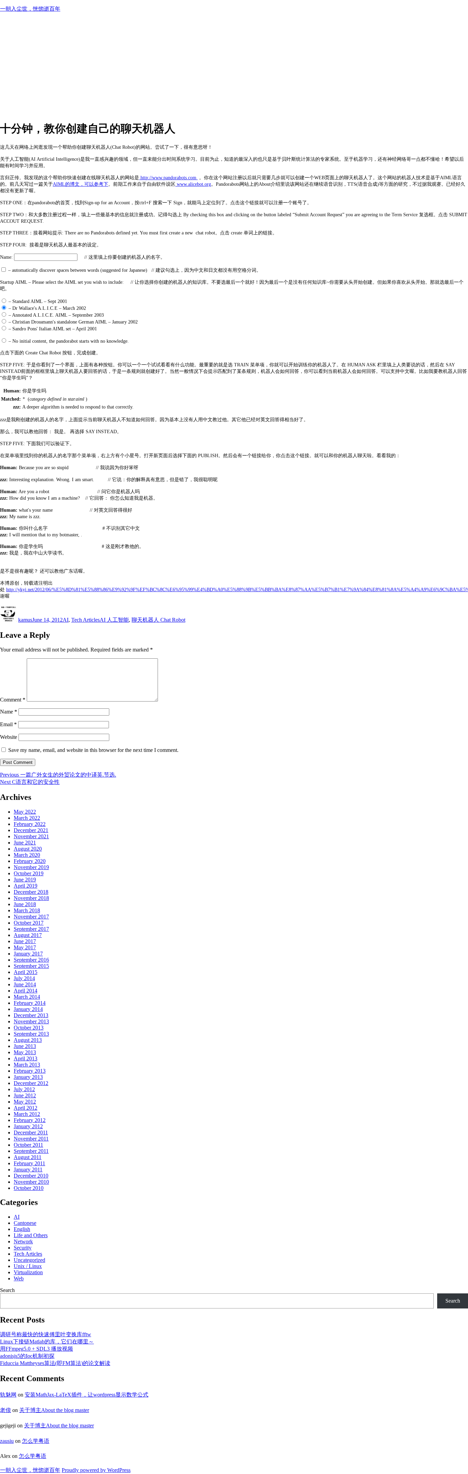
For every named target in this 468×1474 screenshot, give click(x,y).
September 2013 (31, 1034)
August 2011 (27, 1157)
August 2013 (28, 1040)
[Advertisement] (234, 66)
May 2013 (25, 1052)
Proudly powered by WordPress (96, 1470)
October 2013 (29, 1028)
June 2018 (25, 904)
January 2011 (28, 1169)
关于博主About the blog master (54, 1410)
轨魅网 (8, 1395)
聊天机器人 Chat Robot (158, 620)
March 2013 (27, 1065)
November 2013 (31, 1021)
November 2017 (31, 916)
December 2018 (31, 892)
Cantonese (25, 1223)
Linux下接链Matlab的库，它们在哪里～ (47, 1341)
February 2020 (30, 861)
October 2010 (29, 1188)
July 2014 (24, 978)
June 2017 (25, 941)
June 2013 (25, 1046)
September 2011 (31, 1151)
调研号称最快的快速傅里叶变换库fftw (45, 1334)
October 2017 (29, 923)
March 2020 (27, 855)
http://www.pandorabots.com (168, 177)
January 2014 (28, 1009)
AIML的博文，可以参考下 (80, 184)
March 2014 (27, 997)
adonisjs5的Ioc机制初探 (27, 1356)
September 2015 (31, 966)
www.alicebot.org (193, 184)
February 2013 (30, 1071)
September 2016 (31, 960)
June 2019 (25, 879)
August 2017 (28, 935)
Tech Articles (85, 620)
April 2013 (25, 1058)
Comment (12, 700)
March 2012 (27, 1114)
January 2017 (28, 954)
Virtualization (28, 1272)
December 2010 (31, 1176)
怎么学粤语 (35, 1441)
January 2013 (28, 1077)
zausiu (7, 1441)
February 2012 (30, 1120)
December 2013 (31, 1015)
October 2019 (29, 873)
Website (8, 737)
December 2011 (31, 1132)
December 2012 (31, 1083)
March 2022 (27, 818)
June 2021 (25, 842)
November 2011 (31, 1139)
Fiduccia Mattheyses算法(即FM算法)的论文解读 (55, 1363)
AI (66, 620)
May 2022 (25, 812)
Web (19, 1278)
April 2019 (25, 886)
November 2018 (31, 898)
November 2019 (31, 867)
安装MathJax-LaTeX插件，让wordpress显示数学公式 (86, 1395)
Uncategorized (29, 1260)
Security (23, 1248)
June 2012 (25, 1095)
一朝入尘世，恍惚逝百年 (30, 9)
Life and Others (31, 1235)
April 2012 (25, 1108)
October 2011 (28, 1145)
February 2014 (30, 1003)
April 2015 (25, 972)
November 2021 (31, 836)
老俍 (5, 1410)
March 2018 (27, 910)
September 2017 (31, 929)
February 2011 (29, 1163)
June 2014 (25, 984)
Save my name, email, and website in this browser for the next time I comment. (93, 750)
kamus (25, 620)
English (22, 1229)
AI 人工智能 (114, 620)
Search (7, 1290)
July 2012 (24, 1089)
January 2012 (28, 1126)
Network (23, 1241)
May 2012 (25, 1102)
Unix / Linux (28, 1266)
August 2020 (28, 849)
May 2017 (25, 947)
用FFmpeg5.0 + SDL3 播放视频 (36, 1349)
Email (8, 724)
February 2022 (30, 824)
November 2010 (31, 1182)
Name (8, 712)
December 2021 (31, 830)
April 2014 (25, 991)
